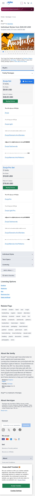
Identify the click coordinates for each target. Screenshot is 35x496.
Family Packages (8, 73)
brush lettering (16, 333)
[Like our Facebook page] (21, 429)
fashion (22, 323)
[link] (28, 3)
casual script (27, 333)
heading (4, 336)
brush (24, 316)
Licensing (5, 264)
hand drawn (14, 323)
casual (18, 316)
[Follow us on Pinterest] (15, 429)
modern (11, 309)
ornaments (11, 319)
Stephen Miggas (27, 58)
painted (4, 330)
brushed (11, 316)
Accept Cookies (16, 486)
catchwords (20, 319)
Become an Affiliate (8, 452)
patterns (28, 319)
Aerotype (8, 17)
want (25, 330)
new (22, 309)
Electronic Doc (5, 294)
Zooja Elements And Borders (15, 135)
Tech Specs (6, 259)
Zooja (7, 113)
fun (29, 316)
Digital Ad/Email (5, 297)
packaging (14, 326)
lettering (4, 316)
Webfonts (4, 288)
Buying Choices (10, 101)
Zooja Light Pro (10, 210)
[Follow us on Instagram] (4, 429)
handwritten (5, 323)
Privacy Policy (21, 480)
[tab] (3, 52)
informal (4, 309)
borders (10, 330)
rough (27, 309)
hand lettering (6, 333)
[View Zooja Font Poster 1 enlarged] (17, 41)
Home (2, 17)
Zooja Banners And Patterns (14, 157)
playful (11, 336)
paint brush (18, 330)
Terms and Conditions (8, 462)
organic (13, 313)
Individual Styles (8, 254)
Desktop (3, 285)
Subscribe (26, 425)
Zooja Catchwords (11, 146)
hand (17, 309)
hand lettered (23, 326)
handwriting (5, 313)
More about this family (20, 61)
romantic (25, 336)
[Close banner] (31, 9)
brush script (5, 326)
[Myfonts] (10, 4)
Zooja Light (9, 124)
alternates (27, 313)
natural (19, 313)
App (2, 291)
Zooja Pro (8, 199)
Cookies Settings (16, 491)
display (4, 319)
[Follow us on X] (9, 429)
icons (12, 340)
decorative (18, 336)
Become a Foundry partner (10, 448)
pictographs (5, 340)
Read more (4, 410)
